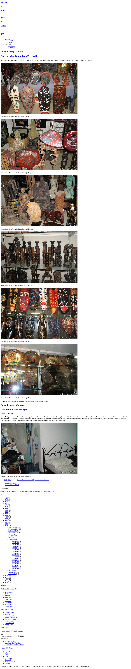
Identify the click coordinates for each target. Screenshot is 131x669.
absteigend (11, 46)
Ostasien (7, 595)
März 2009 (11, 570)
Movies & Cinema (10, 619)
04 (6, 401)
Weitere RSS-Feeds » (7, 648)
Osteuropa (8, 597)
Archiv (3, 10)
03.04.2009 (15, 565)
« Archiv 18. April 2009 (12, 485)
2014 (6, 517)
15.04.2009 (15, 550)
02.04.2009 (15, 567)
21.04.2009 (15, 541)
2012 (6, 520)
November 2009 (13, 529)
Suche (6, 656)
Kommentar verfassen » (42, 401)
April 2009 (11, 539)
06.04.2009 (15, 563)
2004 (6, 582)
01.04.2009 (15, 568)
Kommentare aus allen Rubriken (14, 645)
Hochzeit (7, 614)
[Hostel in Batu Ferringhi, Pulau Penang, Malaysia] (39, 473)
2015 (6, 515)
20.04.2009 (15, 543)
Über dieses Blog (10, 661)
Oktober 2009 (12, 531)
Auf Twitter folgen (10, 641)
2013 (6, 519)
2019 (6, 508)
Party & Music (9, 621)
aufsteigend (11, 47)
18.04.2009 (15, 544)
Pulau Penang (7, 51)
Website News (9, 624)
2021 (6, 505)
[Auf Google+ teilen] (21, 491)
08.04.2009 (15, 562)
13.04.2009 (15, 553)
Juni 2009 (11, 536)
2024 (6, 500)
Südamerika (8, 599)
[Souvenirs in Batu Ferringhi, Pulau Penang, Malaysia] (39, 113)
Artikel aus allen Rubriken (13, 643)
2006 (6, 579)
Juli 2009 (11, 534)
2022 (6, 503)
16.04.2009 (15, 548)
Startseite (7, 651)
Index (10, 42)
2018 (6, 510)
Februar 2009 (12, 572)
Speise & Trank (9, 623)
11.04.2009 (15, 556)
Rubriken (7, 653)
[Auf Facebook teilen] (7, 491)
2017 (6, 512)
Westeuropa (8, 606)
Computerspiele (9, 612)
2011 (6, 522)
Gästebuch (8, 660)
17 (2, 34)
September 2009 (13, 532)
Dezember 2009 (13, 527)
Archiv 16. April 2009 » (12, 483)
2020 (6, 506)
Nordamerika (9, 592)
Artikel (10, 41)
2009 (3, 18)
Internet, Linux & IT (11, 617)
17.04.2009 (15, 546)
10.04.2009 (15, 558)
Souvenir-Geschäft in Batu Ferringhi (19, 56)
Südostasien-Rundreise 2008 (25, 401)
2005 (6, 581)
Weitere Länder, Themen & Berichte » (12, 631)
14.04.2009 (15, 551)
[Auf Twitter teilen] (34, 491)
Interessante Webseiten (11, 616)
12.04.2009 (15, 555)
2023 (6, 501)
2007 (6, 577)
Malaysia (20, 51)
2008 (6, 575)
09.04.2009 (15, 560)
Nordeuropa (8, 594)
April (3, 25)
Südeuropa (8, 601)
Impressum (8, 663)
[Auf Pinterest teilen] (47, 491)
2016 (6, 513)
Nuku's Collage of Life (7, 3)
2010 (6, 524)
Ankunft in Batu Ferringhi (14, 409)
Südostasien (8, 602)
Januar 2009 (12, 574)
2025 (6, 498)
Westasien (8, 604)
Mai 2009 (11, 537)
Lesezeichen (8, 658)
